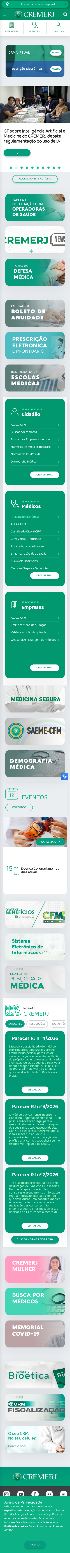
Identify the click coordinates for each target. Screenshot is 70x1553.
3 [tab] (21, 168)
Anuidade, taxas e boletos (27, 546)
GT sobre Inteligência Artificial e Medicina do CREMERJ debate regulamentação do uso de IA (34, 136)
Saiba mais (49, 842)
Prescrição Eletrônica (25, 516)
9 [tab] (54, 168)
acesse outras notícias (35, 178)
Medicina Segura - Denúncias (30, 568)
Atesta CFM (18, 424)
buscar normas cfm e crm (35, 1239)
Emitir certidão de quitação (28, 553)
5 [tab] (32, 168)
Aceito (35, 1544)
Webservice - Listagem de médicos (33, 639)
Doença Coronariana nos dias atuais (40, 870)
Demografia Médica (23, 461)
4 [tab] (27, 168)
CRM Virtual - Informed (26, 539)
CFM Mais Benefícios (24, 561)
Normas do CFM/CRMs (25, 454)
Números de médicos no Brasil (30, 447)
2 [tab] (16, 168)
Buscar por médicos (24, 432)
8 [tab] (48, 168)
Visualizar (35, 1089)
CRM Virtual (44, 474)
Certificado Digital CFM (26, 531)
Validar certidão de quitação (29, 632)
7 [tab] (43, 168)
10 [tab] (59, 168)
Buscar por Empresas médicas (30, 439)
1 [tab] (11, 168)
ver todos (19, 807)
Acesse (56, 53)
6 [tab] (37, 168)
